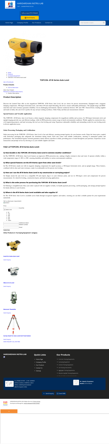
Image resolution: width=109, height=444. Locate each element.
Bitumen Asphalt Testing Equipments (68, 373)
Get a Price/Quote (8, 82)
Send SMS (62, 393)
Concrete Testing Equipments (66, 359)
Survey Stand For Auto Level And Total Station (17, 336)
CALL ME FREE (16, 341)
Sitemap (38, 371)
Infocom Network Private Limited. (32, 403)
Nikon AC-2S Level (8, 283)
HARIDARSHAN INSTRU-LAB (30, 4)
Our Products (36, 22)
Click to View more (13, 87)
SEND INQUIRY (7, 341)
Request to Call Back (9, 91)
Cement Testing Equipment (66, 365)
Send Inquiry (30, 18)
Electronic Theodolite (9, 309)
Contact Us (48, 22)
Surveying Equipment (64, 362)
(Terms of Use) (36, 401)
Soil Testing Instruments (65, 367)
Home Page (9, 22)
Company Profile (22, 22)
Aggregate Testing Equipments (67, 370)
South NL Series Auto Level (11, 256)
